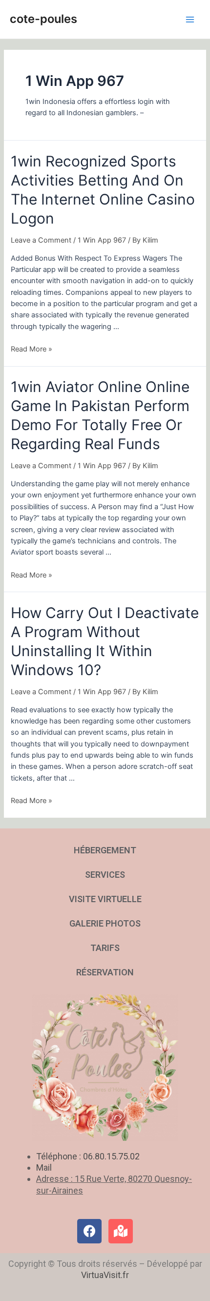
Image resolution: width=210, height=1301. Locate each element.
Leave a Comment (41, 240)
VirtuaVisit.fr (105, 1275)
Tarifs (105, 948)
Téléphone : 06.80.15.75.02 (88, 1156)
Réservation (105, 972)
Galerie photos (105, 923)
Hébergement (105, 850)
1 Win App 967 (102, 240)
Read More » (31, 349)
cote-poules (43, 19)
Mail (44, 1167)
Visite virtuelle (105, 899)
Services (105, 874)
